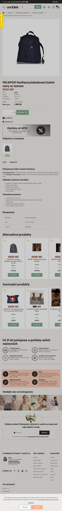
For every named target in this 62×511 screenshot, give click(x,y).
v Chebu (46, 381)
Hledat (38, 7)
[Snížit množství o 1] (4, 112)
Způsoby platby (37, 466)
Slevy (51, 480)
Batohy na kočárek (30, 217)
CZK (56, 2)
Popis (4, 162)
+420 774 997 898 (14, 463)
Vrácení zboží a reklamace (40, 468)
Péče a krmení (54, 466)
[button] (13, 272)
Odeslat (44, 432)
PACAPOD (28, 226)
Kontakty (35, 457)
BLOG (40, 371)
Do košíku (20, 112)
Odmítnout (25, 507)
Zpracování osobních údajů (40, 474)
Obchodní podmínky (38, 471)
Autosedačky (53, 460)
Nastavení (31, 503)
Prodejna (42, 380)
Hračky (52, 468)
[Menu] (4, 7)
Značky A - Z (6, 488)
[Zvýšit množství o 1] (12, 112)
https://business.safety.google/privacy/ (48, 499)
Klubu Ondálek (12, 2)
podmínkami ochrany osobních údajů (38, 436)
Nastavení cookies (37, 477)
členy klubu (14, 350)
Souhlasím (37, 507)
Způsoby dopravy (37, 463)
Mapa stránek (6, 491)
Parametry (13, 162)
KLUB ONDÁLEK (13, 371)
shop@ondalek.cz (13, 461)
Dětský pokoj (53, 463)
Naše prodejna (37, 460)
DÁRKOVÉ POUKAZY (15, 380)
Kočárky (52, 457)
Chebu (52, 359)
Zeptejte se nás (9, 121)
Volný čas (52, 474)
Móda (52, 471)
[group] (13, 258)
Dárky (51, 477)
